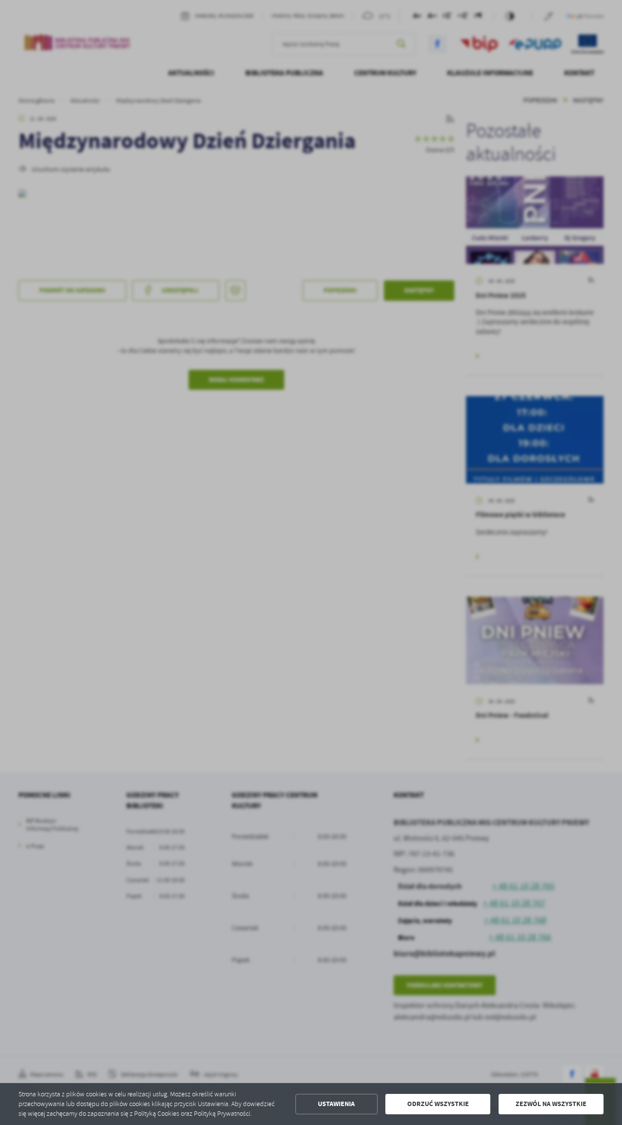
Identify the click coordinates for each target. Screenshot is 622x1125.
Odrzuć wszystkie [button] (438, 1103)
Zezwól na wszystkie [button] (551, 1103)
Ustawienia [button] (336, 1103)
